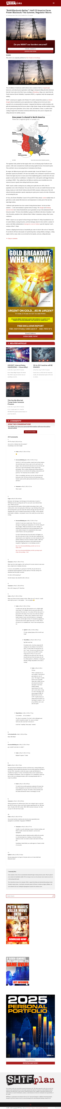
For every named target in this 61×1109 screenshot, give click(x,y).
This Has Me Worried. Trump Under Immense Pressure (16, 402)
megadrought (46, 87)
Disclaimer (45, 1107)
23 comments (30, 15)
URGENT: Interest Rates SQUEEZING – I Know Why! (18, 366)
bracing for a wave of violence (32, 224)
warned (44, 197)
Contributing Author (11, 15)
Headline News (24, 15)
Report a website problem (37, 1107)
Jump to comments (12, 238)
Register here (30, 432)
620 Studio (28, 1107)
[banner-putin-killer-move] (17, 943)
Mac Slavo (11, 369)
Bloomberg (36, 92)
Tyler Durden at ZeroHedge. (33, 57)
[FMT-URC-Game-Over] (17, 985)
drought (42, 207)
